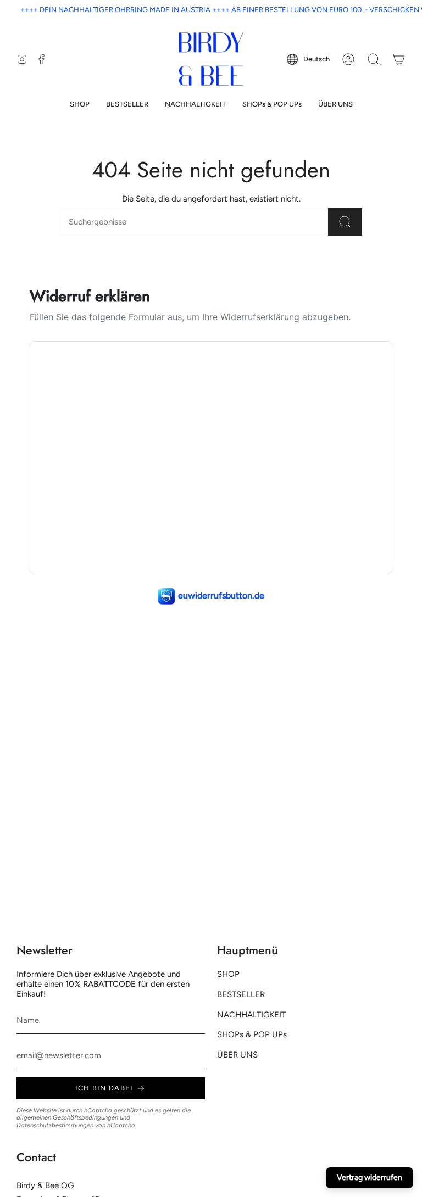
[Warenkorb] (399, 59)
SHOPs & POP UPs (252, 1034)
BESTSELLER (241, 994)
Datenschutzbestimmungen (54, 1125)
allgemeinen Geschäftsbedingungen (67, 1117)
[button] (80, 104)
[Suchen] (345, 222)
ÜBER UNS (237, 1055)
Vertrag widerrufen (369, 1177)
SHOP (228, 974)
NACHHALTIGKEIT (251, 1015)
